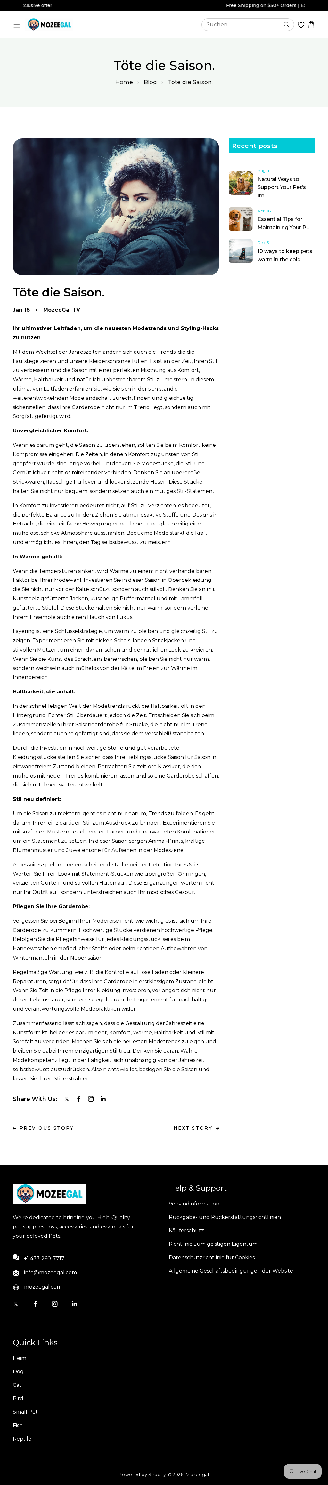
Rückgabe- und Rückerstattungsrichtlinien (225, 1217)
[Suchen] (287, 25)
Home (124, 82)
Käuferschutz (186, 1231)
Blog (150, 82)
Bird (18, 1398)
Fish (18, 1425)
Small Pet (25, 1412)
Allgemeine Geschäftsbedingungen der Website (231, 1271)
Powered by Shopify (142, 1474)
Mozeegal (197, 1474)
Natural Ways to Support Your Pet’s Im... (282, 187)
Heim (19, 1358)
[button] (16, 24)
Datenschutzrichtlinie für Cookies (212, 1257)
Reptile (22, 1439)
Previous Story (47, 1128)
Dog (18, 1372)
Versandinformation (194, 1204)
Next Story (193, 1128)
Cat (17, 1385)
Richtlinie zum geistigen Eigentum (213, 1244)
